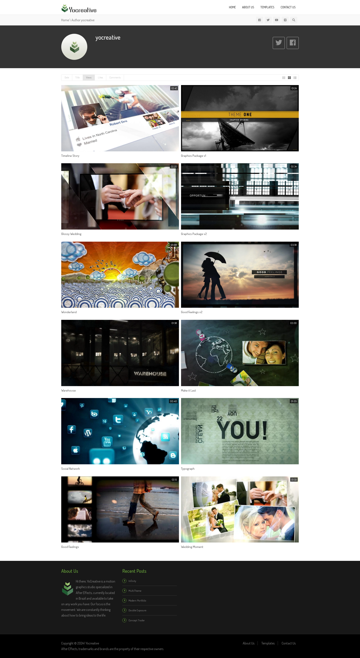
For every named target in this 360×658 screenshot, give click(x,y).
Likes (100, 77)
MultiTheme (135, 590)
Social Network (70, 469)
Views (88, 77)
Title (77, 77)
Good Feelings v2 (191, 312)
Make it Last (188, 390)
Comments (115, 77)
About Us (248, 7)
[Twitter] (279, 43)
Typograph (188, 469)
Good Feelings (70, 547)
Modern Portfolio (137, 600)
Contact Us (288, 7)
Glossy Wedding (71, 234)
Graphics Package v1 (193, 156)
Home (232, 7)
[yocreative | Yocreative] (79, 8)
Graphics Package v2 (194, 234)
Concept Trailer (137, 620)
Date (67, 77)
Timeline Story (70, 156)
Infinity (132, 581)
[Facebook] (293, 43)
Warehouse (68, 390)
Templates (267, 7)
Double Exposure (137, 610)
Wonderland (69, 312)
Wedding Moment (192, 547)
